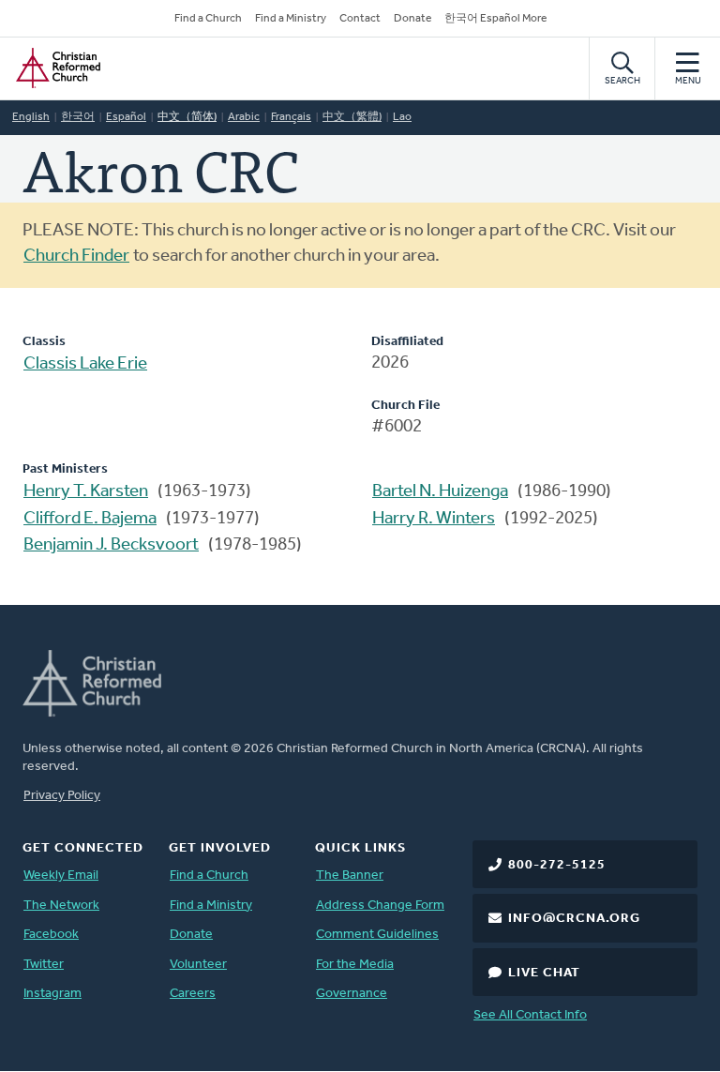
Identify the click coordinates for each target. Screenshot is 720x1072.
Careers (193, 994)
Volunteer (198, 965)
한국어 (78, 117)
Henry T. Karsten (85, 492)
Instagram (52, 994)
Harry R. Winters (433, 519)
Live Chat (544, 973)
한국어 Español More (495, 18)
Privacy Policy (61, 796)
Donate (412, 18)
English (31, 117)
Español (126, 117)
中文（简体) (187, 117)
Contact (360, 18)
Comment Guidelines (377, 935)
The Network (61, 905)
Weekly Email (60, 875)
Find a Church (208, 18)
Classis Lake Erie (85, 364)
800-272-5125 (557, 865)
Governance (351, 994)
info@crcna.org (574, 919)
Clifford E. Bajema (90, 519)
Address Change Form (380, 905)
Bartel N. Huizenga (440, 492)
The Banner (349, 875)
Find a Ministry (290, 18)
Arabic (244, 117)
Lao (402, 117)
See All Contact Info (530, 1015)
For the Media (355, 965)
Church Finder (76, 256)
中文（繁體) (352, 117)
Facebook (51, 935)
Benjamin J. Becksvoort (111, 545)
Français (291, 117)
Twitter (43, 965)
